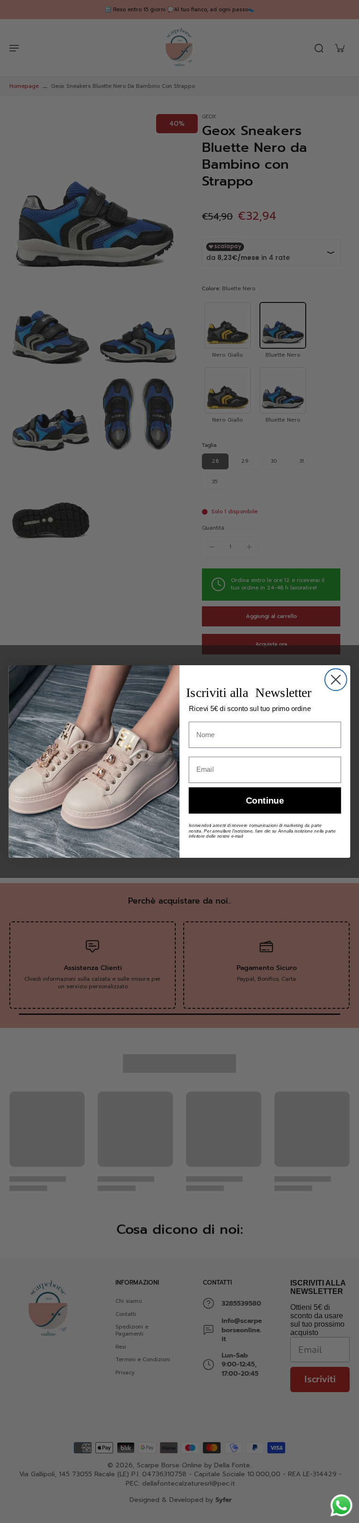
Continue (265, 800)
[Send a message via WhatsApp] (341, 1505)
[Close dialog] (336, 679)
